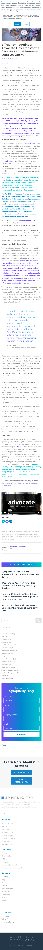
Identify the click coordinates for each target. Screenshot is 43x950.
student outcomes (8, 536)
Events (5, 675)
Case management (32, 531)
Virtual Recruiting (9, 667)
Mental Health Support (16, 534)
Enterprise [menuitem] (5, 862)
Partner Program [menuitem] (7, 889)
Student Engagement (10, 650)
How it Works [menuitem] (6, 856)
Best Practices (8, 648)
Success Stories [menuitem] (7, 826)
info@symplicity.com (20, 483)
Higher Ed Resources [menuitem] (9, 823)
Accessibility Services (10, 670)
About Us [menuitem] (5, 877)
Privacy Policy (28, 945)
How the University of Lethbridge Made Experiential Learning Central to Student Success (20, 596)
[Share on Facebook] (7, 521)
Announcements (8, 661)
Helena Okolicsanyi (10, 58)
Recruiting (6, 664)
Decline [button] (26, 24)
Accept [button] (17, 24)
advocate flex (19, 536)
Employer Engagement (10, 673)
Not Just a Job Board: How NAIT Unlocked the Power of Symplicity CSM (20, 608)
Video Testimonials (21, 781)
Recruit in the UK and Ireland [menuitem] (12, 868)
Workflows (5, 534)
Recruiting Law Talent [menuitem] (9, 865)
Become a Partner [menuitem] (8, 922)
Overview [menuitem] (5, 853)
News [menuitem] (4, 883)
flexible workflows (8, 539)
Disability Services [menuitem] (8, 832)
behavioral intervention (32, 536)
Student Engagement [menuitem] (9, 838)
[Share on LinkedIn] (10, 521)
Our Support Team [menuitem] (8, 844)
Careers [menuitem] (4, 886)
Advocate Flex (29, 144)
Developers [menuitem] (6, 892)
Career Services (8, 634)
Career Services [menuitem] (7, 829)
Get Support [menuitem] (6, 916)
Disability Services (9, 645)
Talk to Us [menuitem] (5, 919)
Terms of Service (15, 945)
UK (4, 656)
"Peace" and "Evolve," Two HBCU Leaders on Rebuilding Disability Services (19, 585)
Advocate (16, 531)
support (23, 531)
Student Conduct (7, 531)
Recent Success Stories (21, 565)
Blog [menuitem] (3, 880)
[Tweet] (3, 521)
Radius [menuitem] (4, 898)
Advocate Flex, (26, 220)
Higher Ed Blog (22, 773)
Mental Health (7, 678)
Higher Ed (6, 639)
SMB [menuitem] (3, 859)
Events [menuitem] (4, 901)
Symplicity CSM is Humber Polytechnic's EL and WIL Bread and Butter (21, 574)
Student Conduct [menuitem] (8, 835)
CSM (4, 636)
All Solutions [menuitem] (6, 841)
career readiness (9, 659)
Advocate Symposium (31, 534)
